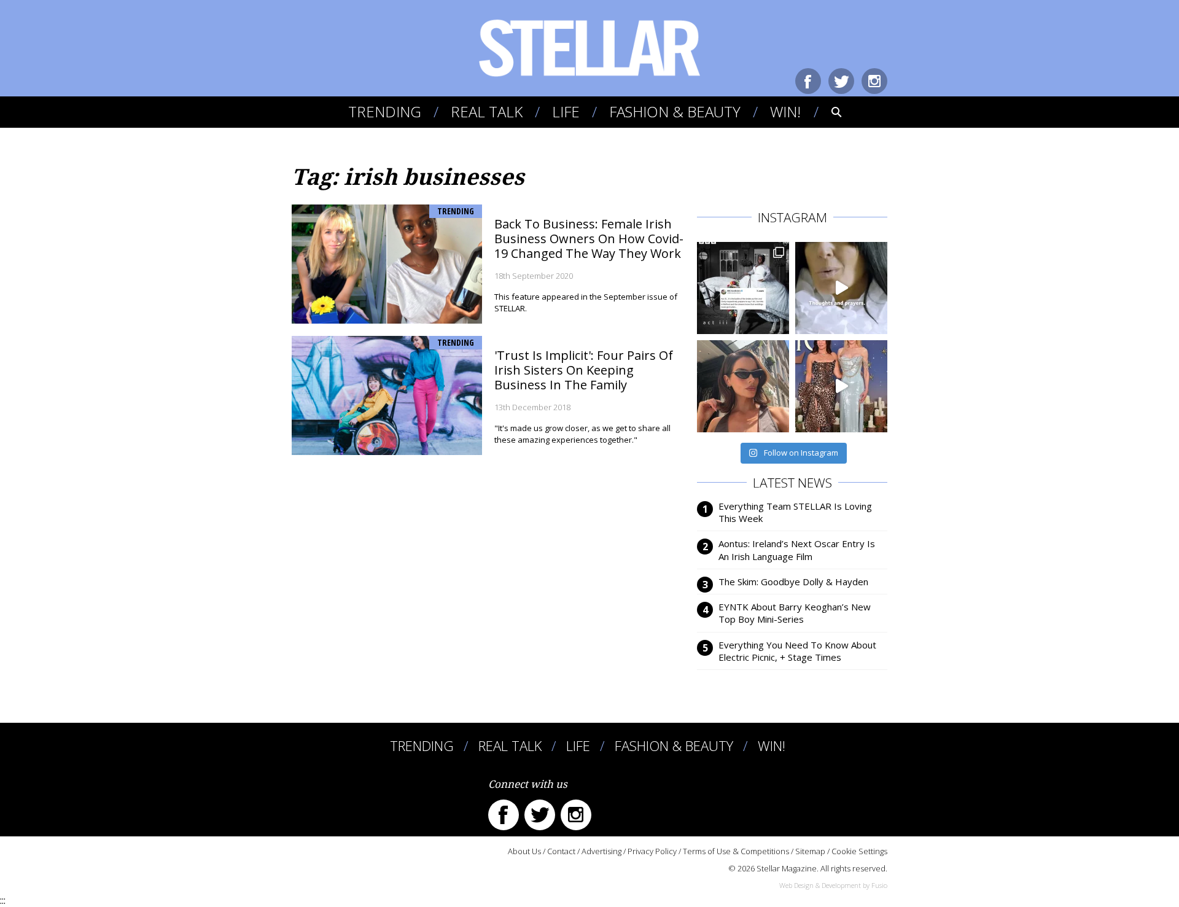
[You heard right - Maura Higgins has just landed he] (743, 386)
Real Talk (487, 111)
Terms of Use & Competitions (736, 851)
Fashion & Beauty (675, 111)
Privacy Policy (652, 851)
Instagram (874, 81)
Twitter (841, 81)
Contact (561, 851)
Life (566, 111)
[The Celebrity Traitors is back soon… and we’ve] (841, 288)
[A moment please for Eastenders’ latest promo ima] (743, 288)
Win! (785, 111)
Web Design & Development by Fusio (833, 885)
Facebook (808, 81)
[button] (828, 111)
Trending (384, 111)
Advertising (601, 851)
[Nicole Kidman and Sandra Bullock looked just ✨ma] (841, 386)
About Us (524, 851)
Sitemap (810, 851)
